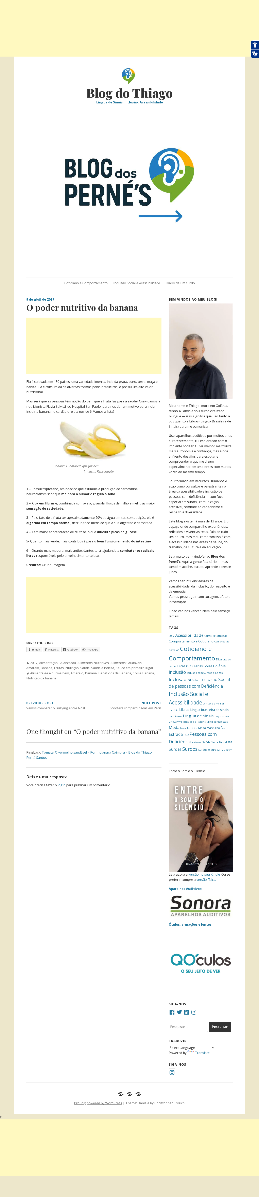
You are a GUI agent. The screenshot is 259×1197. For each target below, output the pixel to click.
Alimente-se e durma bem (49, 673)
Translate (202, 1053)
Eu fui (189, 666)
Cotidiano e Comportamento (86, 283)
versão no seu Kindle (204, 874)
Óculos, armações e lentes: (190, 924)
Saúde (85, 668)
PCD (186, 735)
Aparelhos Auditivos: (185, 888)
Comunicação (221, 641)
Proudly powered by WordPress (98, 1103)
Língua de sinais (198, 716)
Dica (219, 659)
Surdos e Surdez (209, 750)
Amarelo (32, 668)
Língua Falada (221, 716)
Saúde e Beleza (102, 668)
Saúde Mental (219, 742)
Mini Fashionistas (217, 721)
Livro (171, 716)
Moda (174, 727)
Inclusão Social (184, 679)
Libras (184, 709)
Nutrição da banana (41, 678)
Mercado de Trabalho (194, 721)
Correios (174, 650)
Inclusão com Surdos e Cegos (205, 673)
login (61, 785)
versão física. (206, 879)
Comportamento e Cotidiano (191, 641)
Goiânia (219, 665)
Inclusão (177, 672)
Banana (46, 668)
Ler (205, 703)
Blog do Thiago (129, 92)
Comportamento (215, 636)
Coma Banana (143, 673)
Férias (198, 666)
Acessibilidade (189, 635)
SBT (230, 742)
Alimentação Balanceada (57, 663)
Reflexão (197, 742)
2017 (33, 663)
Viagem (228, 749)
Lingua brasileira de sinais (209, 709)
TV (221, 750)
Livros (178, 716)
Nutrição (72, 668)
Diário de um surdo (180, 283)
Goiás (208, 666)
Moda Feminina (188, 728)
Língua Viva (175, 721)
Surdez (175, 749)
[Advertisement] (121, 28)
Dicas (181, 666)
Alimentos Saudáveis (126, 663)
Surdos (189, 749)
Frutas (59, 668)
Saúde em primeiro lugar (134, 668)
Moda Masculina (209, 728)
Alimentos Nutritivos (93, 663)
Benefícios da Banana (114, 673)
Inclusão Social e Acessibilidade (136, 283)
